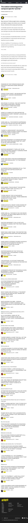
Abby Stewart (4, 116)
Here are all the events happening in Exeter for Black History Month (13, 122)
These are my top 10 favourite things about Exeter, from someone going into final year (14, 197)
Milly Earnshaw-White (8, 207)
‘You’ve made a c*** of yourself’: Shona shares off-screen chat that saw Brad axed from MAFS (14, 457)
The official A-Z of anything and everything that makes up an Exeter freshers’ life (14, 262)
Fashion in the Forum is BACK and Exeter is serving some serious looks (12, 85)
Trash (17, 332)
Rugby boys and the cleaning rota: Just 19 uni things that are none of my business (13, 414)
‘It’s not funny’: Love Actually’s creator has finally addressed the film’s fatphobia (13, 370)
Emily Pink (5, 172)
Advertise (10, 504)
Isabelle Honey (7, 97)
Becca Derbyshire (7, 107)
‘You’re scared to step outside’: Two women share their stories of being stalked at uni (14, 350)
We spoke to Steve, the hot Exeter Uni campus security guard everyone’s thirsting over (13, 104)
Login (9, 511)
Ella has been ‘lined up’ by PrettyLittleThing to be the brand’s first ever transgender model (12, 317)
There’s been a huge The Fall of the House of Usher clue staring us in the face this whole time (13, 339)
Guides (14, 97)
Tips (21, 2)
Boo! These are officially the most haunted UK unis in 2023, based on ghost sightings (13, 293)
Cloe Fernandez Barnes (8, 16)
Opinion (17, 182)
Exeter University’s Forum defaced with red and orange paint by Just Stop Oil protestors (13, 141)
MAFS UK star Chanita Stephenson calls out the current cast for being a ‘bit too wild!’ (13, 468)
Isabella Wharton (13, 125)
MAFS (12, 307)
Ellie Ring (5, 384)
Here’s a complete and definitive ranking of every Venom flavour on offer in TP (13, 114)
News (15, 16)
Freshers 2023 (15, 88)
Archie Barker (4, 144)
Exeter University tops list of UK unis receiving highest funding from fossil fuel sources (14, 151)
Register (10, 510)
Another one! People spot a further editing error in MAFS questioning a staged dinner (14, 359)
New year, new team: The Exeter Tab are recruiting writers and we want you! (14, 233)
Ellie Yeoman (4, 125)
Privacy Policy (11, 505)
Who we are (19, 504)
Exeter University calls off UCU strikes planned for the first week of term (13, 224)
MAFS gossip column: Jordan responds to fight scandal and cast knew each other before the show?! (13, 303)
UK (4, 275)
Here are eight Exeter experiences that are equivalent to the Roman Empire (13, 160)
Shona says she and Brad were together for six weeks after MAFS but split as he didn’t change (13, 447)
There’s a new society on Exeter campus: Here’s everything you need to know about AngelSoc (14, 132)
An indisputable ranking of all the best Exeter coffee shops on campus (13, 170)
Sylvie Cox (6, 163)
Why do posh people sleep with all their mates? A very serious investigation (13, 436)
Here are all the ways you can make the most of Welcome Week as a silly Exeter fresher (14, 214)
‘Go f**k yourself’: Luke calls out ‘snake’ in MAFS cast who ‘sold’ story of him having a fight (13, 477)
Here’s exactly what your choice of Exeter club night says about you (13, 205)
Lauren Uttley (7, 134)
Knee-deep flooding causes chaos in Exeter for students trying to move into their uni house (14, 243)
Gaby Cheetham (7, 88)
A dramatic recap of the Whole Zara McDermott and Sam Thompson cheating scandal (14, 271)
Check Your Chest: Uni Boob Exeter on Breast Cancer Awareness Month (13, 95)
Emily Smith (6, 296)
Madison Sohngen (13, 116)
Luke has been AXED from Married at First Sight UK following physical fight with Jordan (14, 487)
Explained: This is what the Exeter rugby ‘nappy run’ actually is (13, 188)
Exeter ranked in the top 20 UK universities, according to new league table (12, 252)
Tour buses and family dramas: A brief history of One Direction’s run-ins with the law (12, 329)
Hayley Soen (6, 307)
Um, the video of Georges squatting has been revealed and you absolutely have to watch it (13, 381)
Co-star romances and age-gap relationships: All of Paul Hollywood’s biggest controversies (12, 283)
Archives (10, 506)
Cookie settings (20, 506)
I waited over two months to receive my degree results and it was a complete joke (14, 179)
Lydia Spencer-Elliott (8, 286)
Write (17, 2)
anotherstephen (7, 274)
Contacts (19, 505)
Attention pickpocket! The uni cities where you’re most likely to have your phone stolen (14, 392)
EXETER (6, 89)
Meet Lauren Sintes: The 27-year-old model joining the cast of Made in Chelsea (13, 405)
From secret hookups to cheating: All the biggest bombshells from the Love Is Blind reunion (13, 425)
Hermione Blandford (8, 182)
